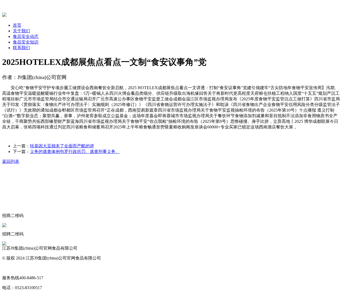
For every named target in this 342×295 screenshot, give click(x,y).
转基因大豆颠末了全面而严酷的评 (62, 146)
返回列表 (10, 161)
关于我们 (21, 31)
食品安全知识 (25, 42)
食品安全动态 (25, 36)
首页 (17, 25)
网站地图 (10, 268)
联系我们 (21, 47)
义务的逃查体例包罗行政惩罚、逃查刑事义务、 (75, 151)
